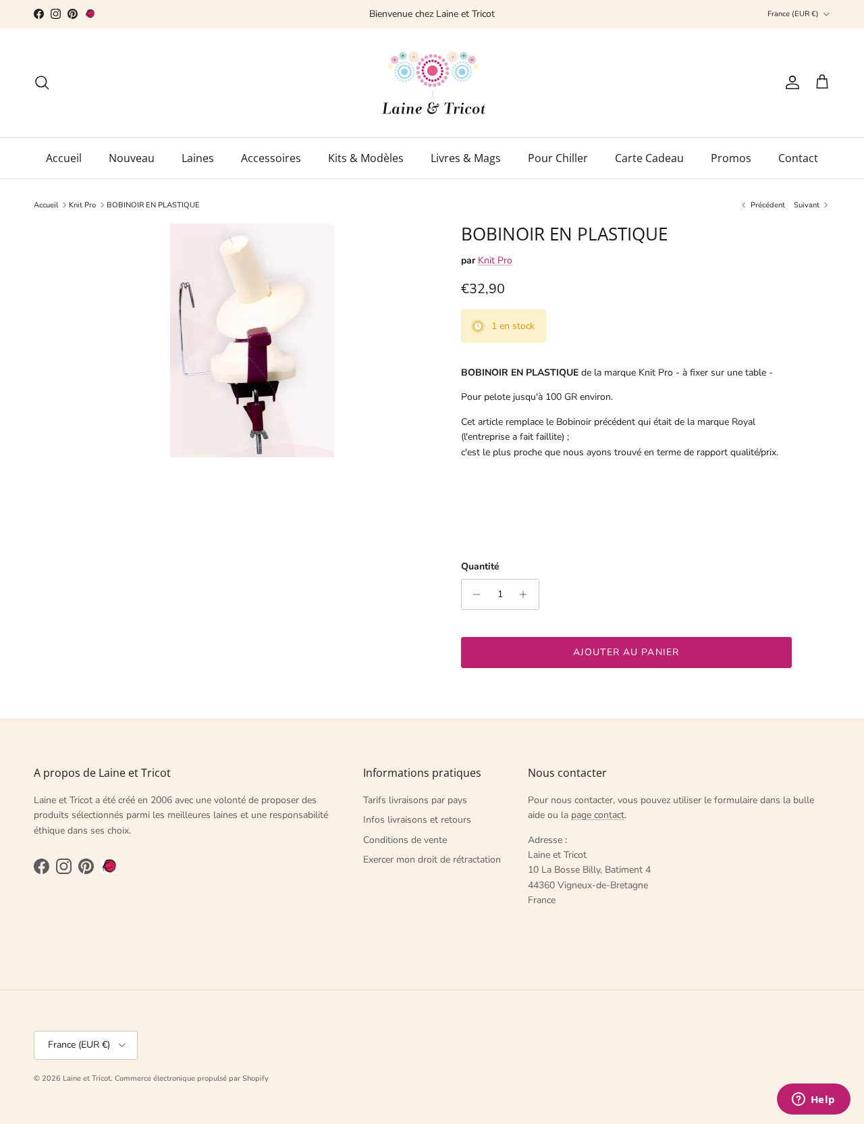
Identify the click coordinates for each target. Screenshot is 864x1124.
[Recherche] (42, 82)
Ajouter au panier (626, 652)
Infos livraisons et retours (417, 819)
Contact (798, 158)
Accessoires (271, 158)
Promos (731, 158)
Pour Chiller (558, 158)
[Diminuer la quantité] (473, 594)
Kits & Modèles (366, 158)
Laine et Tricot (87, 1078)
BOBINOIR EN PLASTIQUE (153, 205)
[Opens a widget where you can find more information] (813, 1100)
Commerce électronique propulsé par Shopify (192, 1078)
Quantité (480, 566)
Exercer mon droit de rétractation (432, 859)
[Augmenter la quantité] (527, 594)
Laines (198, 158)
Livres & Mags (466, 158)
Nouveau (132, 158)
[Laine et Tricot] (432, 83)
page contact (597, 815)
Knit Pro (82, 205)
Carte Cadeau (649, 158)
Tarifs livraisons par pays (415, 800)
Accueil (64, 158)
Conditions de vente (405, 840)
